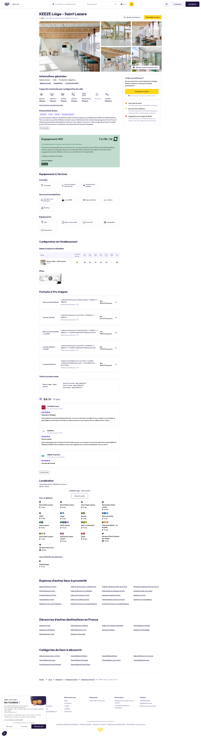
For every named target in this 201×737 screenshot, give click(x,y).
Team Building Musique (141, 660)
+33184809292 (145, 700)
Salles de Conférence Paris (80, 599)
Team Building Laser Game (111, 660)
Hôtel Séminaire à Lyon (78, 630)
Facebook (67, 703)
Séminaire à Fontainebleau (142, 599)
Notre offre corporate (97, 700)
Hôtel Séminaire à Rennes (79, 626)
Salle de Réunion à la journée (143, 656)
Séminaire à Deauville (78, 634)
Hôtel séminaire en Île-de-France (113, 599)
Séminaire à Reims (108, 630)
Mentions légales (85, 724)
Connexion (177, 4)
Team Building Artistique (79, 656)
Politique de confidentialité (116, 724)
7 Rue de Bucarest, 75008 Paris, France (64, 18)
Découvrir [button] (15, 4)
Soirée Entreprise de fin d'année (50, 664)
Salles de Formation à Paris (80, 595)
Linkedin (67, 709)
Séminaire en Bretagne (47, 630)
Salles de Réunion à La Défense (81, 591)
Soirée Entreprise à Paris (47, 595)
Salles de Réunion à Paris (47, 587)
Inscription (192, 4)
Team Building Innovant (47, 660)
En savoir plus (44, 128)
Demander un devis (153, 17)
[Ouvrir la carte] (79, 491)
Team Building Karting (109, 656)
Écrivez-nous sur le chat (148, 706)
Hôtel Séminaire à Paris (47, 591)
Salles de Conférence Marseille (112, 626)
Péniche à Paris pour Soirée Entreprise (84, 604)
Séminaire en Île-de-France (142, 591)
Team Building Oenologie (79, 660)
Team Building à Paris (46, 599)
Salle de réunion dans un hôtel (49, 656)
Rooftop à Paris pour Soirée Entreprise (115, 604)
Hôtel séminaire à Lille (46, 634)
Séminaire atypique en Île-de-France (146, 587)
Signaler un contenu (99, 724)
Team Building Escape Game (80, 664)
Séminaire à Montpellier (141, 630)
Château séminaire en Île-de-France (114, 587)
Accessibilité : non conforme (135, 724)
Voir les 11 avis (44, 472)
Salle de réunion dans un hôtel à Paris (83, 587)
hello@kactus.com (146, 703)
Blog (66, 700)
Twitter (66, 706)
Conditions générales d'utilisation (67, 724)
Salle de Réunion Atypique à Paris (113, 591)
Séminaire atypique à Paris (111, 595)
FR (167, 4)
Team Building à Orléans (141, 626)
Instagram (68, 711)
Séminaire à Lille (44, 626)
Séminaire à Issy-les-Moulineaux (50, 604)
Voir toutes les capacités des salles (51, 105)
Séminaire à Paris (139, 595)
